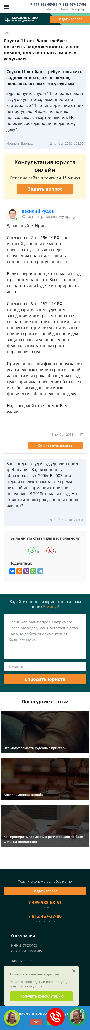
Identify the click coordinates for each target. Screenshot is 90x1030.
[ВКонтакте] (13, 571)
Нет (36, 1021)
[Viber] (27, 571)
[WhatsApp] (33, 571)
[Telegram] (41, 571)
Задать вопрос (70, 19)
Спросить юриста (58, 445)
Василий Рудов (38, 211)
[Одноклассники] (19, 571)
